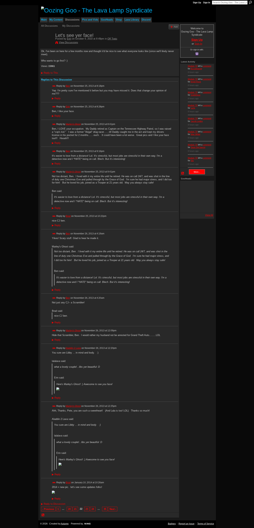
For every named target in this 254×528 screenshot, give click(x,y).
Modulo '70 (192, 66)
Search (250, 2)
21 (75, 509)
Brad (68, 216)
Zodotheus (195, 95)
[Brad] (206, 196)
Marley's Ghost (73, 124)
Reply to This (49, 72)
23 (87, 509)
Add (176, 27)
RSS (43, 515)
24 (92, 509)
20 (69, 509)
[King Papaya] (185, 186)
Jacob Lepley (197, 121)
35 (105, 509)
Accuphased (196, 68)
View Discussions (68, 42)
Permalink (54, 86)
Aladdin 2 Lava (73, 348)
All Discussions (49, 25)
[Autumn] (185, 206)
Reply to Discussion (53, 503)
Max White (195, 134)
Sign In (206, 2)
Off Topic (112, 38)
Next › (113, 509)
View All (209, 215)
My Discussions (71, 25)
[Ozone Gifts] (206, 186)
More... (197, 172)
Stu (192, 160)
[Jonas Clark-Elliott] (185, 196)
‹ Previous (48, 509)
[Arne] (196, 206)
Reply (56, 98)
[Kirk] (196, 196)
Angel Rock (196, 82)
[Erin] (47, 43)
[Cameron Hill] (196, 186)
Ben (68, 86)
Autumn (65, 523)
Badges (172, 523)
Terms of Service (205, 523)
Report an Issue (186, 523)
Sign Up (197, 2)
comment (207, 66)
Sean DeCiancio (198, 147)
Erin (69, 38)
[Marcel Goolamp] (206, 206)
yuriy (193, 108)
